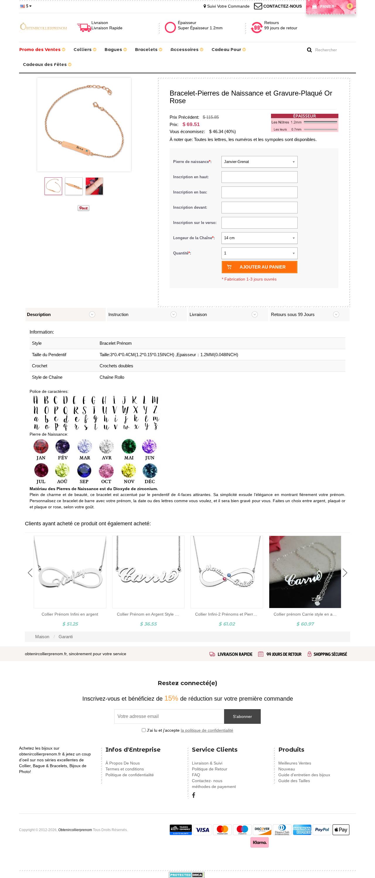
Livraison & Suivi (207, 763)
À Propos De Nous (122, 763)
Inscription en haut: (191, 177)
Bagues (114, 49)
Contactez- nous (207, 780)
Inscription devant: (190, 207)
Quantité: (182, 253)
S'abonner (242, 716)
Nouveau (286, 769)
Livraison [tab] (198, 314)
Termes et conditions (124, 769)
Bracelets (147, 49)
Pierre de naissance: (193, 161)
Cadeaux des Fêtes (45, 64)
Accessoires (185, 49)
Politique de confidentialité (129, 774)
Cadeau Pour (227, 49)
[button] (30, 572)
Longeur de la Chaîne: (194, 238)
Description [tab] (39, 314)
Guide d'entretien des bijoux (304, 774)
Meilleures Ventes (294, 763)
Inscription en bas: (190, 192)
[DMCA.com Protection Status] (187, 874)
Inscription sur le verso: (195, 222)
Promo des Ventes (40, 49)
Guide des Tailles (294, 780)
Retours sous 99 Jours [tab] (293, 314)
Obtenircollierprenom (75, 830)
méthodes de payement (214, 786)
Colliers (83, 49)
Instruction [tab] (118, 314)
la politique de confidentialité (207, 730)
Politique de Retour (209, 769)
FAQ (196, 774)
